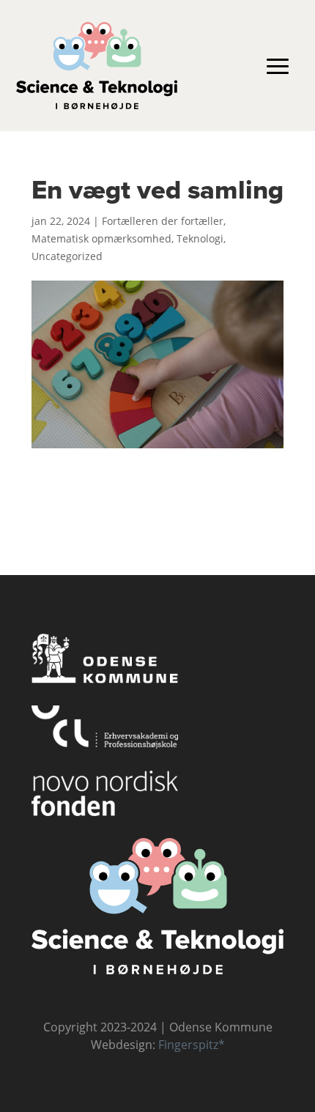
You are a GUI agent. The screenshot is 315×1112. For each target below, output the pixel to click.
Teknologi (200, 238)
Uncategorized (67, 256)
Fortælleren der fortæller (162, 221)
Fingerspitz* (191, 1045)
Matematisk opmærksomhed (101, 238)
